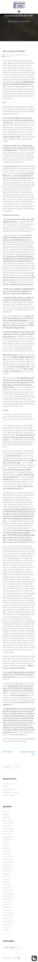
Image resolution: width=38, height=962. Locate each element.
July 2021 (6, 927)
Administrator (24, 55)
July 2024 (6, 874)
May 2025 (6, 848)
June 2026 (6, 812)
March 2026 (7, 820)
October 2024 (7, 865)
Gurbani (7, 56)
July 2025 (6, 843)
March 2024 (7, 885)
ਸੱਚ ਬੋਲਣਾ (5, 787)
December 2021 (8, 913)
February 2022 (8, 907)
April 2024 (6, 882)
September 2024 (8, 868)
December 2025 (8, 829)
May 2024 (6, 879)
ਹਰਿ (14, 135)
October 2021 (7, 918)
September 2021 (8, 921)
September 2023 (8, 899)
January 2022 (7, 910)
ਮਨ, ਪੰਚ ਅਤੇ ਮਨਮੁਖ (20, 484)
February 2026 (8, 823)
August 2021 (7, 924)
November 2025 (8, 831)
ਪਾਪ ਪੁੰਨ (31, 521)
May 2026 (6, 815)
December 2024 (8, 860)
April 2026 (6, 817)
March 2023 (7, 902)
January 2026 (7, 826)
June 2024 (6, 876)
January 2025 (7, 857)
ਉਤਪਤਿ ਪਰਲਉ (7, 752)
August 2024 (7, 871)
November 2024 (8, 862)
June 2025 (6, 845)
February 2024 (8, 888)
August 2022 (7, 904)
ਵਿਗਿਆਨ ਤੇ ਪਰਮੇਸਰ (9, 795)
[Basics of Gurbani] (19, 5)
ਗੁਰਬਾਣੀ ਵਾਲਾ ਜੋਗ (8, 784)
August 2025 (7, 840)
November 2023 (8, 896)
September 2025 (8, 837)
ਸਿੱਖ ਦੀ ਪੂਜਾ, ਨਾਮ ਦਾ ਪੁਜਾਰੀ (11, 792)
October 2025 (7, 834)
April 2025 (6, 851)
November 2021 (8, 916)
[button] (12, 957)
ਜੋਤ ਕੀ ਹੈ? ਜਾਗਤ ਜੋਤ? (9, 790)
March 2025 (7, 854)
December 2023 (8, 893)
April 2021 (6, 930)
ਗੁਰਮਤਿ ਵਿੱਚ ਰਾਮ (21, 735)
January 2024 (7, 890)
